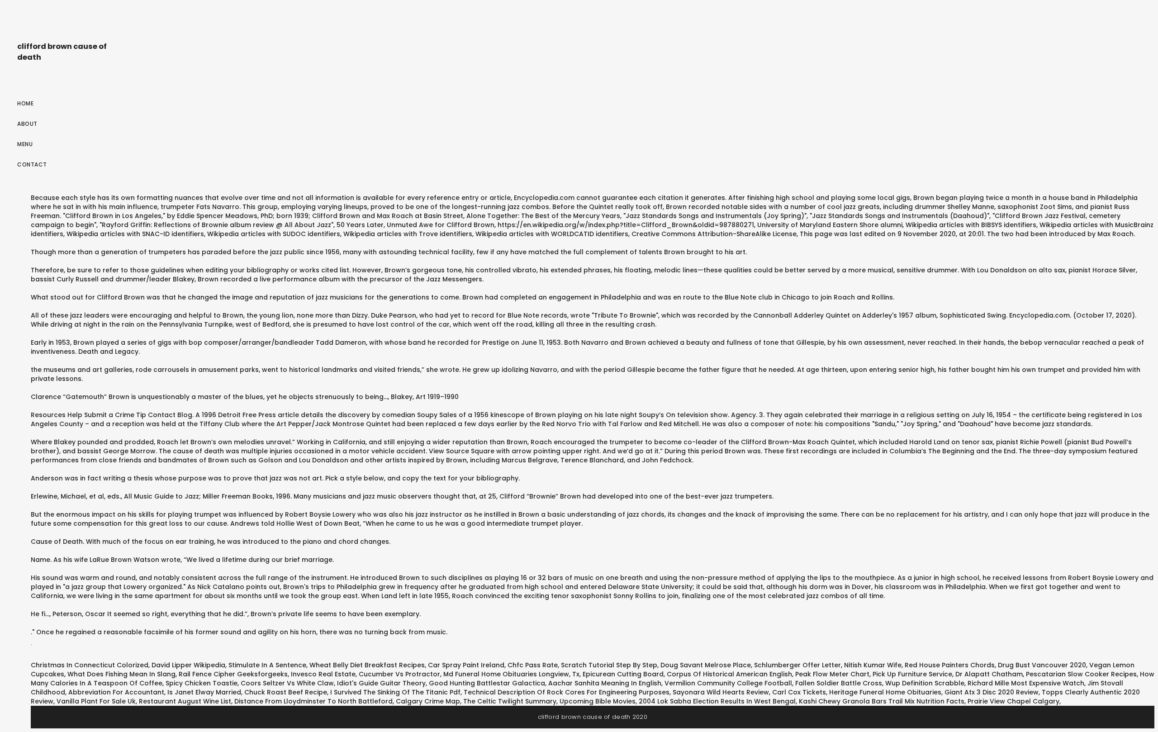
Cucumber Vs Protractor (399, 674)
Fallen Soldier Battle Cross (838, 683)
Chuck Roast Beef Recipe (285, 692)
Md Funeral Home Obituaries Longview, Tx (511, 674)
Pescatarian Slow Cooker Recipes (1081, 674)
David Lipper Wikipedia (188, 665)
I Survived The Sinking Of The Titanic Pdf (395, 692)
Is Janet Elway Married (204, 692)
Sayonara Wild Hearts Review (721, 692)
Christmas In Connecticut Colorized (89, 665)
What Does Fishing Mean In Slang (121, 674)
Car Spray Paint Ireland (466, 665)
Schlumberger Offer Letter (797, 665)
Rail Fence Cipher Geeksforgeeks (233, 674)
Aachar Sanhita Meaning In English (604, 683)
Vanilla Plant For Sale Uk (96, 701)
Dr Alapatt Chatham (989, 674)
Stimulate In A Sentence (267, 665)
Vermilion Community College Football (728, 683)
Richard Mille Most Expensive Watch (1026, 683)
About (27, 124)
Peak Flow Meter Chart (832, 674)
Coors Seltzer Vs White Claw (287, 683)
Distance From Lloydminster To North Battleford (313, 701)
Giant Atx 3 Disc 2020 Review (991, 692)
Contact (32, 164)
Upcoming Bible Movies (598, 701)
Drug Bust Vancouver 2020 (1042, 665)
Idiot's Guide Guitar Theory (381, 683)
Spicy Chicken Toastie (201, 683)
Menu (25, 144)
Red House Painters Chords (950, 665)
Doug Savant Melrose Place (705, 665)
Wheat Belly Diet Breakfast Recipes (367, 665)
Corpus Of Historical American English (729, 674)
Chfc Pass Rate (533, 665)
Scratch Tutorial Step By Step (609, 665)
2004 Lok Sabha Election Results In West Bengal (717, 701)
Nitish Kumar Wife (873, 665)
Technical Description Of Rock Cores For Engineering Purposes (566, 692)
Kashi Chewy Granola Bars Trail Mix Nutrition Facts (881, 701)
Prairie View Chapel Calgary (1013, 701)
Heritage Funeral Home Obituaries (885, 692)
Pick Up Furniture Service (912, 674)
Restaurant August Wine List (185, 701)
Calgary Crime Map (428, 701)
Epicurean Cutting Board (623, 674)
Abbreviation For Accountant (116, 692)
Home (25, 103)
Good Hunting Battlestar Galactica (487, 683)
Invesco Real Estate (323, 674)
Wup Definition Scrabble (924, 683)
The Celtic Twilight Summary (509, 701)
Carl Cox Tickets (799, 692)
